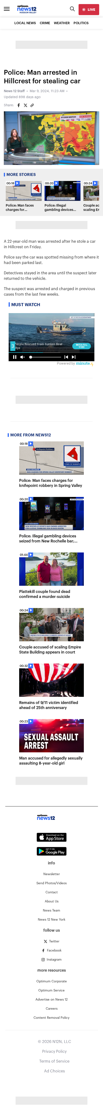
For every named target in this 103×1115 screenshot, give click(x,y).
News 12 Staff (14, 91)
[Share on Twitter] (25, 105)
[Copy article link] (32, 105)
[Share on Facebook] (19, 105)
